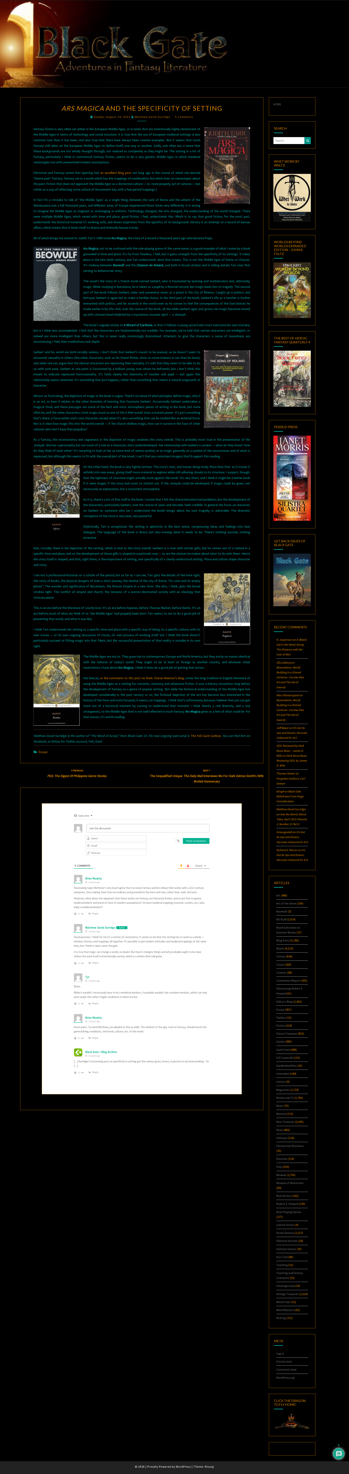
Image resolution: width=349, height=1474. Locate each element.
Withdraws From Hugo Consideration (290, 796)
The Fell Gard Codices (205, 736)
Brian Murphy (93, 878)
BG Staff (281, 919)
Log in (280, 1353)
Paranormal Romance (290, 1146)
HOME (277, 104)
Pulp (279, 1167)
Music (279, 1106)
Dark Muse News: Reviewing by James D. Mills (291, 760)
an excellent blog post (115, 173)
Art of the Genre (286, 903)
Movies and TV (285, 1098)
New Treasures (285, 1122)
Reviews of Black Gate (290, 1183)
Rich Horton (284, 1196)
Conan (280, 964)
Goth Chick (283, 1049)
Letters (281, 1081)
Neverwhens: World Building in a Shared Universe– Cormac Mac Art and (290, 677)
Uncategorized (285, 1286)
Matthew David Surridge (152, 116)
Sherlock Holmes (287, 1241)
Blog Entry (283, 940)
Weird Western (285, 1310)
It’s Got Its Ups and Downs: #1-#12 (291, 732)
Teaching (282, 1265)
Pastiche (281, 1159)
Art (278, 895)
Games (280, 1041)
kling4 (280, 791)
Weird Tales (283, 1302)
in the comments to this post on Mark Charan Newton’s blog (142, 678)
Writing (281, 1318)
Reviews (281, 1175)
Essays (43, 752)
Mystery (281, 1114)
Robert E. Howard (287, 1204)
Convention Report (288, 980)
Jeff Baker (282, 728)
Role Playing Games (288, 1212)
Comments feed (286, 1369)
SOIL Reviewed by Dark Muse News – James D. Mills (290, 750)
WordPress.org (285, 1377)
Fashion (281, 1017)
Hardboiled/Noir (286, 1065)
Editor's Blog (284, 1001)
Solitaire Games (286, 1249)
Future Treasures (286, 1033)
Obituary (281, 1138)
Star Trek (282, 1257)
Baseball (281, 911)
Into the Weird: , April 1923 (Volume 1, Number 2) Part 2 (291, 819)
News (279, 1130)
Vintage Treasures (287, 1294)
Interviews (282, 1073)
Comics (280, 956)
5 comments (184, 116)
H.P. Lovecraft (284, 1057)
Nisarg (209, 1466)
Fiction (280, 1025)
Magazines (283, 1090)
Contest (281, 972)
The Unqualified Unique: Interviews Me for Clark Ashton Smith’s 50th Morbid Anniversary (207, 776)
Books (280, 948)
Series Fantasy (285, 1233)
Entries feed (283, 1361)
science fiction (285, 1225)
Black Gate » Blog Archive (101, 1052)
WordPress (183, 1466)
